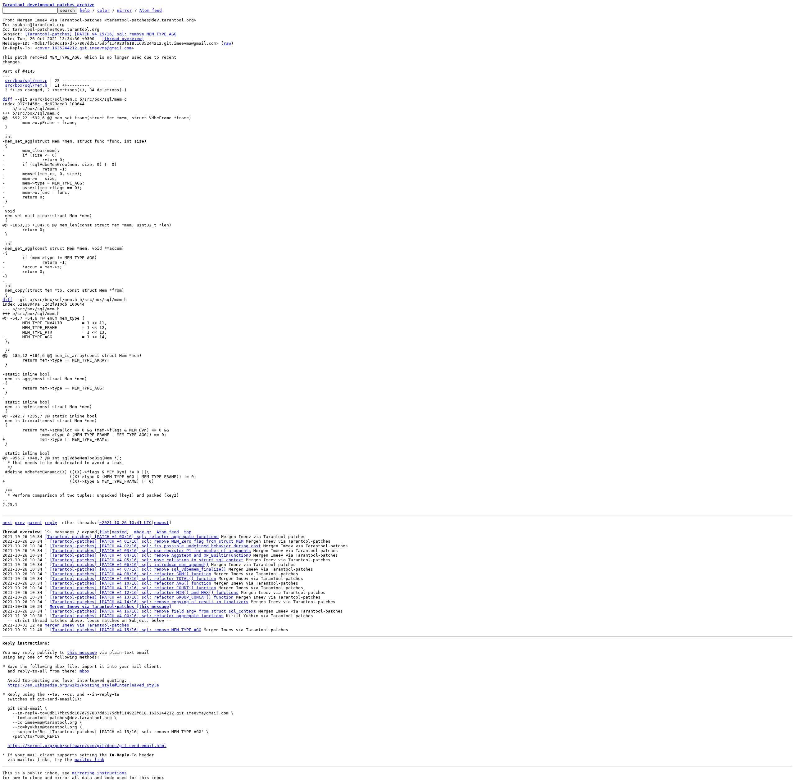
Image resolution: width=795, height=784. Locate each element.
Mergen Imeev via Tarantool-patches (87, 625)
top (187, 532)
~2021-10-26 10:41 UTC (125, 522)
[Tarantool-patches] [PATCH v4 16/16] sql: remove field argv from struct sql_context (153, 611)
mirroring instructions (99, 773)
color (103, 10)
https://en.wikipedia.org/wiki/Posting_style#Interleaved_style (83, 685)
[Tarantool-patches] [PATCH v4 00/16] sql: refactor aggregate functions (132, 536)
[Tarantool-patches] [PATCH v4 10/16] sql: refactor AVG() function (130, 583)
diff (7, 99)
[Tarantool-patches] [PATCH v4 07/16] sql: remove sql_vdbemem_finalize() (138, 569)
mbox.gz (143, 532)
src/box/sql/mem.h (26, 85)
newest (161, 522)
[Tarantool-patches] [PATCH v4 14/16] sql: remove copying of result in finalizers (149, 601)
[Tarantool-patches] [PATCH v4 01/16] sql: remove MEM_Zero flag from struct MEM (146, 541)
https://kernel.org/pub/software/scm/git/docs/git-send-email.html (86, 745)
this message (82, 652)
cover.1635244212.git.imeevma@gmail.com (84, 48)
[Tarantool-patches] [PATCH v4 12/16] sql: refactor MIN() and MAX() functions (144, 592)
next (7, 522)
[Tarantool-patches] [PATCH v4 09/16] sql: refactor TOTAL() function (133, 578)
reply (51, 522)
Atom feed (150, 10)
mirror (124, 10)
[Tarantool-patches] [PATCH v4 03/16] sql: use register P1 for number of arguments (150, 550)
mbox (84, 671)
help (85, 10)
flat (104, 532)
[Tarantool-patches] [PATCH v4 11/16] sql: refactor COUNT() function (133, 588)
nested (119, 532)
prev (20, 522)
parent (34, 522)
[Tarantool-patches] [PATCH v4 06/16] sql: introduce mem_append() (129, 564)
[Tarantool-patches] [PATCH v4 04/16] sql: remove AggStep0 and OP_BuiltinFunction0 (150, 555)
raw (227, 43)
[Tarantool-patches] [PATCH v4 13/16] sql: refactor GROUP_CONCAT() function (142, 597)
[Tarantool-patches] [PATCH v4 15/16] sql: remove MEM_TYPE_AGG (100, 34)
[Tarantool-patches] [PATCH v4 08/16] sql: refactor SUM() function (130, 574)
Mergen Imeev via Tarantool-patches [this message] (110, 606)
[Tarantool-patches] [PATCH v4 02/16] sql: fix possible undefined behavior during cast (155, 546)
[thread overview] (123, 38)
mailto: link (89, 759)
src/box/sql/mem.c (26, 80)
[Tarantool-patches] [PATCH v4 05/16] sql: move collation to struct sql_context (146, 560)
